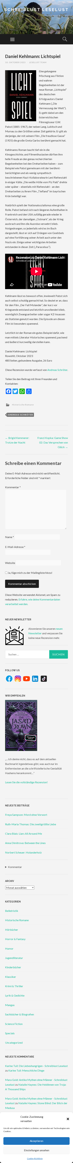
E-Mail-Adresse (15, 546)
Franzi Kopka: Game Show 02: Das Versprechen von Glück (52, 442)
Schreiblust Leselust (36, 9)
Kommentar (13, 487)
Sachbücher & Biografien (19, 1014)
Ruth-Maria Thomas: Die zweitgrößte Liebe (30, 824)
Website (10, 562)
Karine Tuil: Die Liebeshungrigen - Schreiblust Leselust (36, 1065)
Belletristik (11, 910)
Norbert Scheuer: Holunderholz (23, 852)
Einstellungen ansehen (36, 1150)
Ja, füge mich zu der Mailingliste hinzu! (29, 572)
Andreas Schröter (57, 369)
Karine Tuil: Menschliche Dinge (26, 1070)
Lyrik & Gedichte (14, 995)
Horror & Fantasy (15, 939)
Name (9, 537)
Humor (9, 948)
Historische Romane (23, 404)
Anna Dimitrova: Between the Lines (25, 842)
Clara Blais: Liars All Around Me (23, 833)
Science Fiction (14, 1023)
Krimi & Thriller (14, 986)
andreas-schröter (20, 414)
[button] (68, 1119)
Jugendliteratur (14, 957)
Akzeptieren (36, 1140)
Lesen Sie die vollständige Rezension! (26, 782)
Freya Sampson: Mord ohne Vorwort (26, 814)
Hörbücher (11, 929)
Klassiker (10, 976)
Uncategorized (14, 1042)
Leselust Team (38, 62)
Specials (10, 1033)
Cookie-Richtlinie (35, 1158)
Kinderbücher (13, 967)
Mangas (10, 1005)
